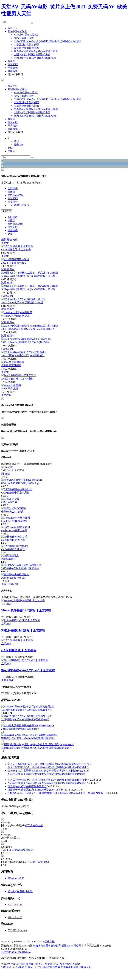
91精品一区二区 (34, 967)
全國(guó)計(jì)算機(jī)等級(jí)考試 (32, 54)
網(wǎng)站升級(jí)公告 (20, 891)
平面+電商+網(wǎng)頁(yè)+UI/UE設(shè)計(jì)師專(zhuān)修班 (47, 41)
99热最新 (6, 967)
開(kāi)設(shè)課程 (17, 31)
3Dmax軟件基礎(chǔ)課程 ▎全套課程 (26, 610)
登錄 (16, 141)
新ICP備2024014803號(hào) (16, 952)
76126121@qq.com (17, 930)
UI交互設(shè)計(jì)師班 (26, 44)
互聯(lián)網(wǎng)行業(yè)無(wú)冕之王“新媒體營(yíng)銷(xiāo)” (36, 747)
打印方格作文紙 (34, 825)
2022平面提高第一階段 (13, 262)
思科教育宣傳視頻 (11, 365)
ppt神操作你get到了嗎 (13, 540)
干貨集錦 (13, 67)
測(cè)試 (5, 473)
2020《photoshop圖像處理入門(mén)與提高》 (25, 342)
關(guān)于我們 (16, 878)
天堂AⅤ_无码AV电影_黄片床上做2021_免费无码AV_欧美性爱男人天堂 (40, 964)
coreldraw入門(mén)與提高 (15, 315)
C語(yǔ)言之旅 (9, 502)
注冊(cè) (18, 144)
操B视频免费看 (51, 967)
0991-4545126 (15, 904)
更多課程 (6, 395)
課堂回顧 (13, 64)
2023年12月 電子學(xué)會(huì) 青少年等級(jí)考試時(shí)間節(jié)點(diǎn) (47, 783)
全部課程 (13, 188)
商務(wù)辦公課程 (24, 38)
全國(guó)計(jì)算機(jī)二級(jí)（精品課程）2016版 (28, 276)
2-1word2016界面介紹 (21, 849)
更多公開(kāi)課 (9, 584)
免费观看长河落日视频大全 (76, 967)
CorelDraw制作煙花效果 (14, 521)
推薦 (15, 239)
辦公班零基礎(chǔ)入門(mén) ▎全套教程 (28, 670)
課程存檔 (50, 941)
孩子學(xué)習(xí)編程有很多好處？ (27, 786)
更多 (10, 233)
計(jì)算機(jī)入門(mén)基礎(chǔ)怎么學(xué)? (25, 719)
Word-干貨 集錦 (9, 388)
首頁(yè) (12, 28)
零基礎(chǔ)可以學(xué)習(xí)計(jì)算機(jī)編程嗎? (28, 738)
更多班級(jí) (7, 680)
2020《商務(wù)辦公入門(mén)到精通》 (23, 355)
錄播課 (11, 191)
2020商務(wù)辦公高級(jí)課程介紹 (20, 568)
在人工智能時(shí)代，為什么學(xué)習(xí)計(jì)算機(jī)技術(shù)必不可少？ (48, 779)
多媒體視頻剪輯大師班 (26, 48)
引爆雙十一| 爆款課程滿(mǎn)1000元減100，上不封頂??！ (39, 789)
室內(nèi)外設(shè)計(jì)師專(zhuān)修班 (35, 57)
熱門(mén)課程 (15, 195)
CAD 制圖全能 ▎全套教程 (16, 249)
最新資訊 (13, 71)
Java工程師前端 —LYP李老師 (17, 378)
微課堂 (11, 61)
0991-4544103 (15, 917)
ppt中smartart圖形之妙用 (14, 530)
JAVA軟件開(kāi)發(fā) (26, 34)
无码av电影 (18, 967)
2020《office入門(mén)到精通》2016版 (22, 302)
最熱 (10, 239)
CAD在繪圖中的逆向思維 (15, 492)
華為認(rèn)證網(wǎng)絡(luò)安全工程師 (36, 51)
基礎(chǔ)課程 (21, 205)
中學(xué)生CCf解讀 (12, 511)
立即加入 (6, 603)
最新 (4, 239)
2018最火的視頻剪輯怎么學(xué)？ (20, 728)
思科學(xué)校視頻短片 (14, 577)
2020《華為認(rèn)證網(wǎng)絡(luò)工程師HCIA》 (29, 329)
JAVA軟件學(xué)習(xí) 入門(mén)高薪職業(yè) (26, 710)
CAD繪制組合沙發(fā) (13, 549)
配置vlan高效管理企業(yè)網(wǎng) (20, 483)
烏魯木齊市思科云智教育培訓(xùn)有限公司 (57, 945)
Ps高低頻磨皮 (8, 558)
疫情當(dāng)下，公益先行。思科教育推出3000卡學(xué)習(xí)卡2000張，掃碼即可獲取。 (57, 793)
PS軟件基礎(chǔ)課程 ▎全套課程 (23, 630)
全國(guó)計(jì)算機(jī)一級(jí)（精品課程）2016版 (28, 289)
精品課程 (13, 201)
